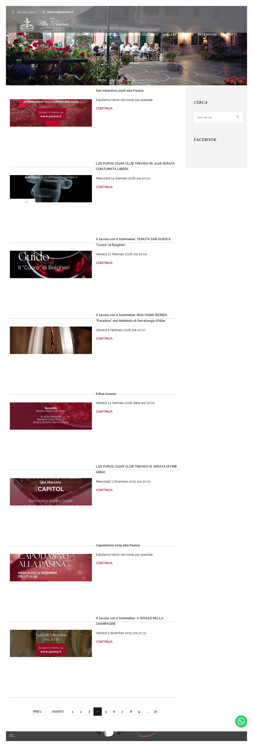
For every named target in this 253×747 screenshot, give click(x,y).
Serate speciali (106, 34)
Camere (187, 34)
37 (155, 712)
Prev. (37, 712)
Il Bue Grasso (106, 393)
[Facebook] (226, 12)
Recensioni (207, 34)
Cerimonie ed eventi (141, 34)
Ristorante (79, 34)
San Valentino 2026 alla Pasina (119, 90)
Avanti (58, 712)
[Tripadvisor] (236, 12)
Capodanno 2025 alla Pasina (118, 545)
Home (60, 34)
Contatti (229, 34)
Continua (104, 108)
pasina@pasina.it (60, 12)
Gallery (169, 34)
